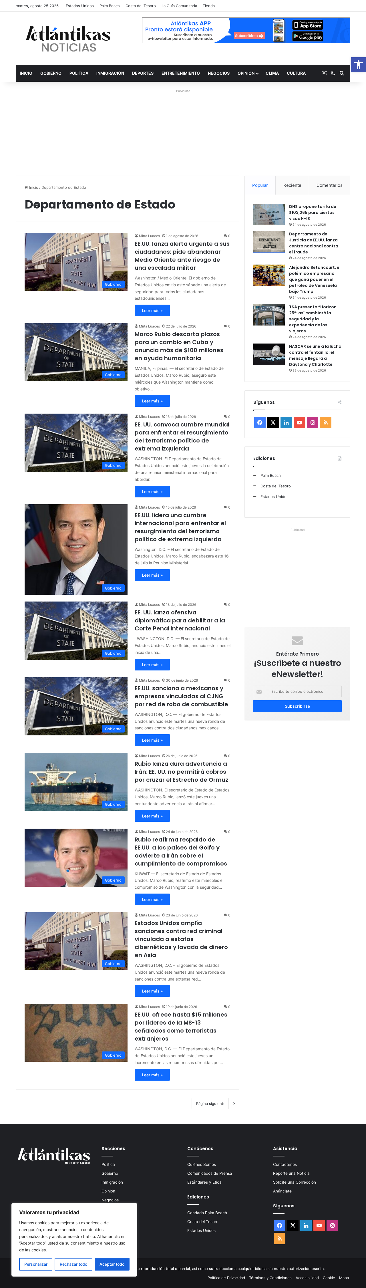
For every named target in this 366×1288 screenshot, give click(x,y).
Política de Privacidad (226, 1277)
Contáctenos (285, 1164)
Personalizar (35, 1264)
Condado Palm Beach (207, 1212)
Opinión (246, 73)
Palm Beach (110, 5)
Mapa (344, 1277)
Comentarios (330, 185)
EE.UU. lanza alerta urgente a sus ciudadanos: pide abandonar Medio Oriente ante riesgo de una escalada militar (182, 256)
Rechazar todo (73, 1264)
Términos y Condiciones (270, 1277)
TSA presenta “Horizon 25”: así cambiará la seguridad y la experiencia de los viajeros (313, 319)
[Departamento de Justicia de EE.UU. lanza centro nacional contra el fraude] (269, 242)
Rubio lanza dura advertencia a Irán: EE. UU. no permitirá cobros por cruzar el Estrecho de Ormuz (181, 772)
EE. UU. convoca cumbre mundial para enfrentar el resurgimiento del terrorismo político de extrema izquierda (182, 436)
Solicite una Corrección (294, 1182)
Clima (272, 73)
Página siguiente (211, 1103)
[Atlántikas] (69, 38)
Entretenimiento (181, 73)
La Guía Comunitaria (179, 5)
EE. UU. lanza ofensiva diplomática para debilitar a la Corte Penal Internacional (180, 620)
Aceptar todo (112, 1264)
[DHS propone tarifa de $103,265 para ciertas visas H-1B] (269, 214)
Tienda (209, 5)
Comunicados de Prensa (209, 1173)
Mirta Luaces (149, 236)
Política (78, 73)
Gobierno (50, 73)
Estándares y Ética (204, 1182)
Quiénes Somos (201, 1164)
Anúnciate (282, 1191)
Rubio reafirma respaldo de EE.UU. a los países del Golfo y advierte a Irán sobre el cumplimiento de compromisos (181, 851)
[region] (74, 1240)
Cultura (296, 73)
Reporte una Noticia (291, 1173)
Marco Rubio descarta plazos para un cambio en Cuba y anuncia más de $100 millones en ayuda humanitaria (179, 346)
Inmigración (110, 73)
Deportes (143, 73)
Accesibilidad (307, 1277)
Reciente (292, 185)
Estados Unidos (80, 5)
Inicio (26, 73)
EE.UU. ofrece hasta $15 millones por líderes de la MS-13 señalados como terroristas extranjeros (181, 1027)
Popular (260, 185)
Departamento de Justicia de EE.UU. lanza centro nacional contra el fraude (313, 243)
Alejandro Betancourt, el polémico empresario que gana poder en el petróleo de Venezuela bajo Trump (315, 279)
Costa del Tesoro (141, 5)
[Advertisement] (183, 129)
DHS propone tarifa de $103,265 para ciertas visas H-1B (312, 212)
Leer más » (152, 310)
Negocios (219, 73)
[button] (358, 64)
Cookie (329, 1277)
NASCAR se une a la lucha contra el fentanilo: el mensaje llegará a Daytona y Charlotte (315, 355)
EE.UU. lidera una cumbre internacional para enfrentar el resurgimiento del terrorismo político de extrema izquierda (180, 527)
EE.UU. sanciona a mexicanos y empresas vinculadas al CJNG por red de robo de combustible (181, 696)
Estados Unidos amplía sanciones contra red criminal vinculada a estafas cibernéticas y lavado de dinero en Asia (181, 939)
